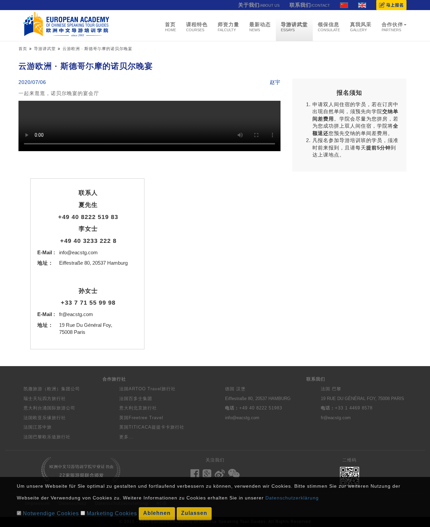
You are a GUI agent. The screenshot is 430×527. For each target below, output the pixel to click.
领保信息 (329, 26)
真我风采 (361, 26)
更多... (126, 436)
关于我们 (259, 5)
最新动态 (260, 26)
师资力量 (228, 26)
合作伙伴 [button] (392, 26)
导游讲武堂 (294, 26)
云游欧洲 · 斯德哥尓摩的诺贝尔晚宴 (97, 48)
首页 (170, 26)
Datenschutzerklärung (292, 497)
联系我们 (310, 5)
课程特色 (197, 26)
